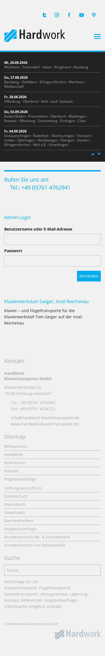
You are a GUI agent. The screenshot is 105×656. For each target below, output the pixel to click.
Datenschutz (16, 496)
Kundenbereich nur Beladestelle (34, 545)
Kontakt (11, 471)
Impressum (14, 504)
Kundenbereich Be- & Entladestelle (37, 537)
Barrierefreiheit (18, 520)
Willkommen (15, 446)
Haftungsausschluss (23, 488)
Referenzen (15, 462)
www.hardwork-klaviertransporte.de (45, 424)
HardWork (13, 454)
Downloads (14, 512)
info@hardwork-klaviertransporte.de (45, 417)
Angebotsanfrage (20, 479)
